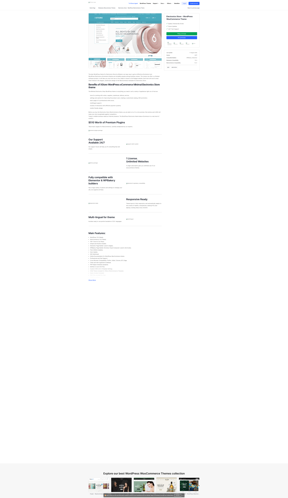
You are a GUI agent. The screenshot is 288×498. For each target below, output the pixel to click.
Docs (162, 3)
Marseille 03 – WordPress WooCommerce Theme (189, 494)
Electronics (174, 67)
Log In (184, 3)
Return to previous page (194, 8)
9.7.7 (196, 55)
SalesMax (177, 3)
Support (155, 3)
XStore (169, 3)
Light (168, 67)
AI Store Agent (133, 3)
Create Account (194, 3)
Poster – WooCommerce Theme (99, 494)
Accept (178, 495)
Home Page (92, 8)
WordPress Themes (145, 3)
